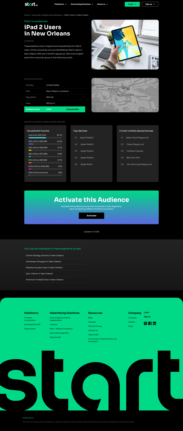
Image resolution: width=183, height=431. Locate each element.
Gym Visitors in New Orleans (39, 273)
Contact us (93, 330)
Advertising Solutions (81, 4)
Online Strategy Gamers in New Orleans (45, 255)
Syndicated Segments (59, 333)
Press (130, 326)
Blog (90, 318)
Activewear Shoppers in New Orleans (43, 261)
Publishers (59, 4)
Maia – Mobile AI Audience (61, 329)
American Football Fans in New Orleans (44, 280)
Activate (91, 215)
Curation (53, 324)
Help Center (93, 335)
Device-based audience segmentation (60, 319)
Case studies (29, 329)
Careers (131, 322)
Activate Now (72, 109)
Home (26, 15)
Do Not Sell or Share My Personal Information (102, 340)
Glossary (92, 322)
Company (132, 318)
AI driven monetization (30, 319)
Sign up (148, 4)
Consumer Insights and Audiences (47, 15)
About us (101, 4)
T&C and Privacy (95, 326)
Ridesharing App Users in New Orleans (44, 267)
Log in (131, 4)
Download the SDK (32, 324)
